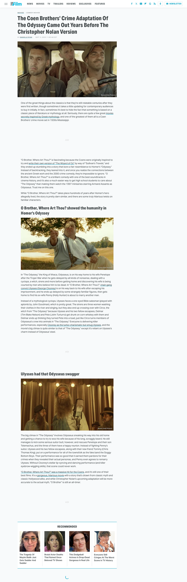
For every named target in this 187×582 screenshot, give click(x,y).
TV (49, 3)
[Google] (150, 4)
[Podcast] (160, 4)
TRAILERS (58, 3)
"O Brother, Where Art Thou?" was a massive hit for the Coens (52, 471)
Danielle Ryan (26, 37)
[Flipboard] (145, 4)
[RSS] (154, 4)
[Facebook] (131, 4)
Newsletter (175, 3)
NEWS (30, 3)
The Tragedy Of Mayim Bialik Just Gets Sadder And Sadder (28, 558)
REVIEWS (71, 3)
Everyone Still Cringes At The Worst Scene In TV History (104, 557)
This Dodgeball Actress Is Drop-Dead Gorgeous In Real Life (79, 557)
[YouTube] (141, 4)
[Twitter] (136, 4)
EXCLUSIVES (85, 3)
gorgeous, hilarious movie (50, 475)
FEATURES (100, 3)
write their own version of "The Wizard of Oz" (51, 163)
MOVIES (40, 3)
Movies (21, 13)
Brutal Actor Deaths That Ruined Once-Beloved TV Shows (53, 557)
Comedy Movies (33, 13)
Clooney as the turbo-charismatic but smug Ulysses (74, 324)
